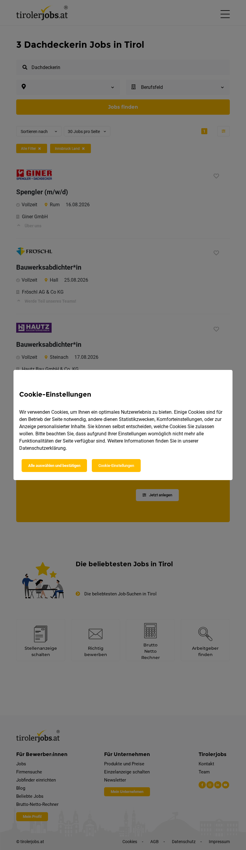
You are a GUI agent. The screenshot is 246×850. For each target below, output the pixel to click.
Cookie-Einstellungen (116, 465)
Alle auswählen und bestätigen (54, 465)
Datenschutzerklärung (42, 448)
